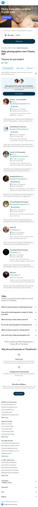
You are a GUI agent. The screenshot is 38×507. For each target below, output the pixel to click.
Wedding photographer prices (9, 407)
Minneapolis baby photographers (10, 472)
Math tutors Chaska (6, 423)
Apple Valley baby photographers (10, 470)
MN (10, 48)
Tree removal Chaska (6, 429)
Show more (4, 417)
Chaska (14, 48)
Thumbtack (4, 48)
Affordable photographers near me (10, 445)
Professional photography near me (10, 443)
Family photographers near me (9, 448)
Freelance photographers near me (10, 450)
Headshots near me (6, 453)
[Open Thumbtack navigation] (4, 2)
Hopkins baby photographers (9, 462)
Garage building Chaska (7, 431)
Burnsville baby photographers (9, 467)
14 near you (6, 17)
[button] (13, 102)
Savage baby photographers (8, 465)
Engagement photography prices (10, 414)
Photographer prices (6, 412)
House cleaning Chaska (7, 426)
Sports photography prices (8, 404)
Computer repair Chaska (7, 434)
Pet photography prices (7, 409)
